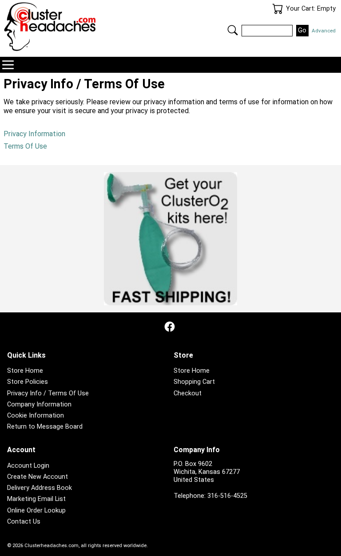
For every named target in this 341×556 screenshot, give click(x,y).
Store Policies (27, 382)
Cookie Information (35, 415)
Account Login (28, 465)
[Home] (87, 26)
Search (233, 30)
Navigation (8, 65)
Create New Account (37, 477)
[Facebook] (170, 326)
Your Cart (277, 9)
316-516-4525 (227, 496)
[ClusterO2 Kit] (170, 238)
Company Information (39, 404)
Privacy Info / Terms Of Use (48, 393)
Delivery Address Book (39, 488)
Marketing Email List (36, 499)
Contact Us (23, 521)
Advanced (324, 31)
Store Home (25, 371)
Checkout (188, 393)
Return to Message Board (45, 426)
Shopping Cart (194, 382)
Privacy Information (34, 134)
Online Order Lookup (36, 510)
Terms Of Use (25, 146)
